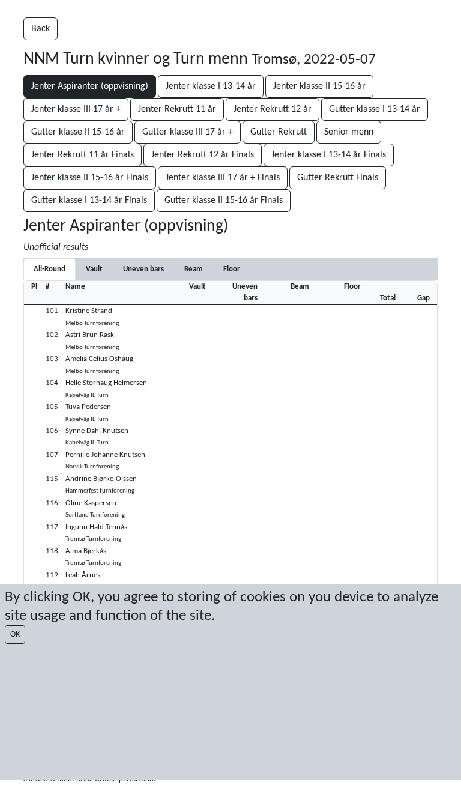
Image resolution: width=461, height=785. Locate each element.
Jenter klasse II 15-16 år (319, 86)
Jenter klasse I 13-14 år (211, 86)
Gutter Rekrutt (278, 132)
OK (15, 634)
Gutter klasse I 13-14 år (374, 109)
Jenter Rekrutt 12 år (273, 109)
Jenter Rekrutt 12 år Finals (202, 155)
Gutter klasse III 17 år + (187, 132)
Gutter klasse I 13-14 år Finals (89, 200)
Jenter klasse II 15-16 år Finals (89, 178)
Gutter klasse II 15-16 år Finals (223, 200)
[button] (230, 317)
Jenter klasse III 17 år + (76, 109)
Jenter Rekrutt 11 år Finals (82, 155)
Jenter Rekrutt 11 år (177, 109)
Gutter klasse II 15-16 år (78, 132)
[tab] (94, 269)
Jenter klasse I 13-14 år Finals (328, 155)
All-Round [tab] (49, 269)
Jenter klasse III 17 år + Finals (223, 178)
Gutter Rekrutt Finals (337, 178)
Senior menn (348, 132)
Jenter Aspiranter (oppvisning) (89, 86)
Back (40, 29)
